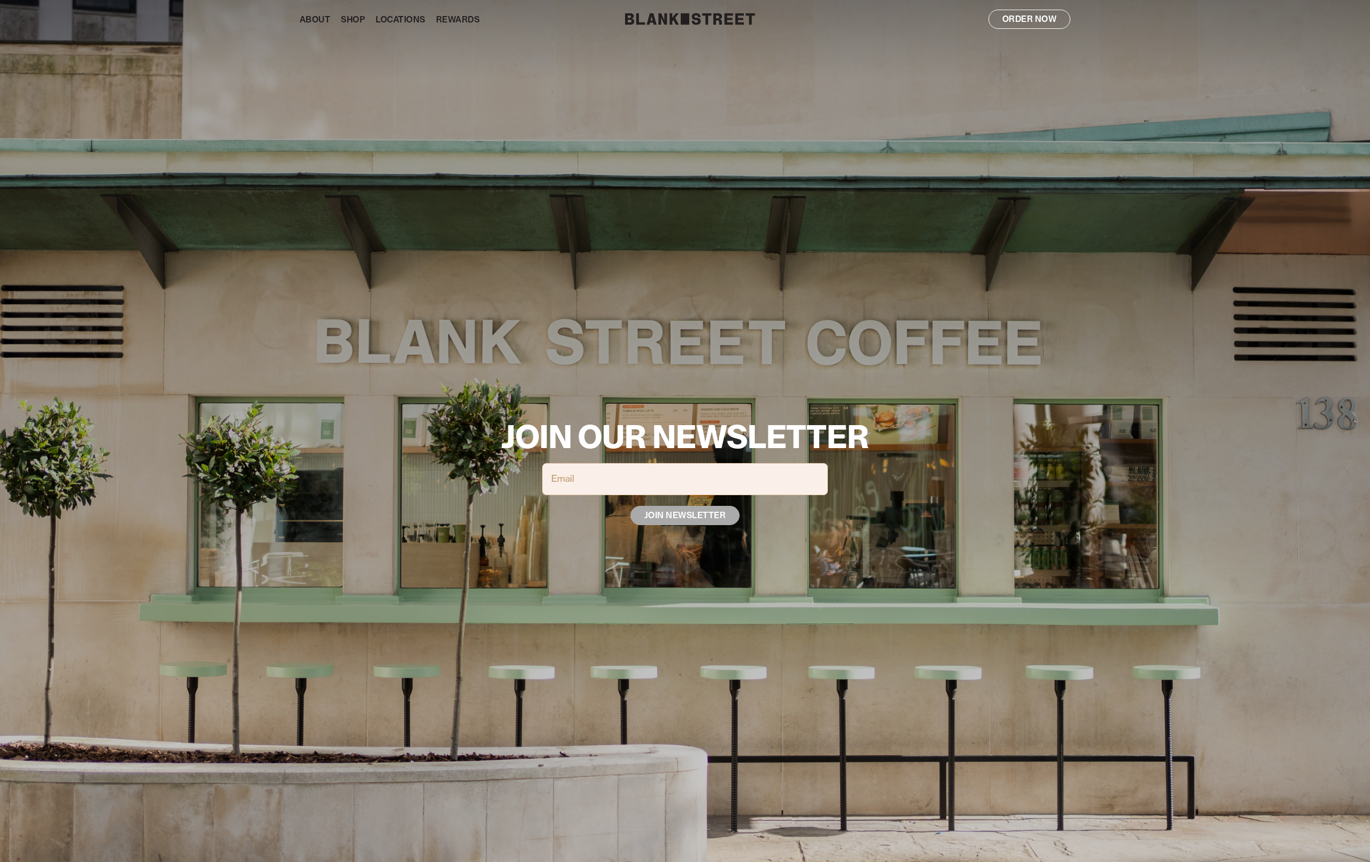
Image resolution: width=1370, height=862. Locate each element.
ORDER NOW (1029, 19)
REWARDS (458, 20)
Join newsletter (685, 515)
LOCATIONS (400, 20)
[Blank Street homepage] (685, 19)
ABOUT (315, 20)
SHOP (353, 20)
